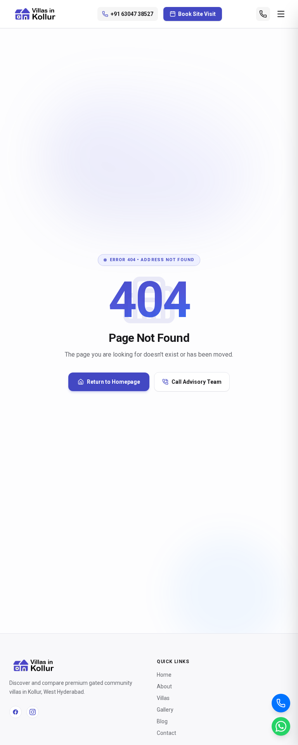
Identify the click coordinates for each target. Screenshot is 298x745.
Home (164, 675)
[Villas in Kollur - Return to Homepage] (36, 14)
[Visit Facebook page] (15, 712)
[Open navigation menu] (281, 14)
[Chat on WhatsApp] (281, 726)
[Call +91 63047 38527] (263, 14)
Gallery (165, 710)
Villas (163, 698)
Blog (162, 721)
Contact (166, 733)
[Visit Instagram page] (32, 712)
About (164, 686)
